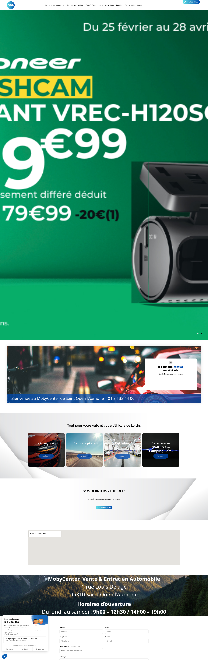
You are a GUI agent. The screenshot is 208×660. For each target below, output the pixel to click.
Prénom (62, 627)
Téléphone (63, 637)
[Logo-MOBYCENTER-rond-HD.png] (11, 5)
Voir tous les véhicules (104, 507)
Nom (107, 627)
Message (62, 656)
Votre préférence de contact (69, 646)
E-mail (107, 637)
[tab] (198, 333)
